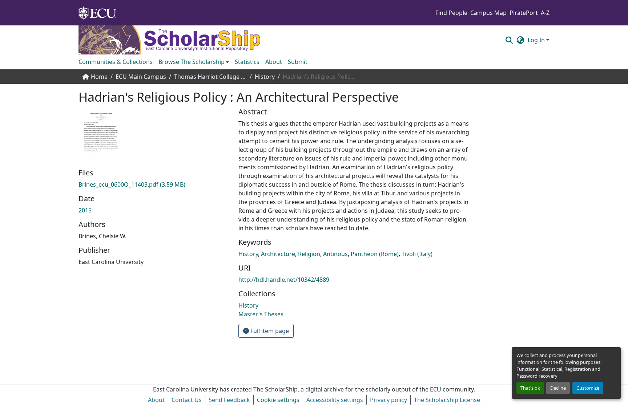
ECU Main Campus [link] (141, 77)
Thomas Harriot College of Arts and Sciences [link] (210, 77)
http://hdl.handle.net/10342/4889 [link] (283, 280)
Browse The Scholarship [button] (191, 62)
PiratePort (524, 13)
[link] (154, 184)
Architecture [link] (278, 254)
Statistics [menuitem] (247, 62)
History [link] (265, 77)
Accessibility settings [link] (334, 400)
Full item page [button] (269, 331)
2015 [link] (85, 210)
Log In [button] (537, 40)
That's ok (530, 388)
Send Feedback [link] (229, 400)
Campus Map (488, 13)
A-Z (545, 13)
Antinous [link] (335, 254)
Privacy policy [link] (388, 400)
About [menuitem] (273, 62)
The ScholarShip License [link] (447, 400)
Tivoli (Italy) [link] (417, 254)
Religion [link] (309, 254)
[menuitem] (193, 61)
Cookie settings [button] (278, 400)
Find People (451, 13)
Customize (587, 388)
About (156, 400)
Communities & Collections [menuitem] (115, 62)
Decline (558, 388)
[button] (509, 40)
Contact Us (187, 400)
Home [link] (99, 77)
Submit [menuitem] (297, 62)
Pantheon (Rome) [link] (375, 254)
